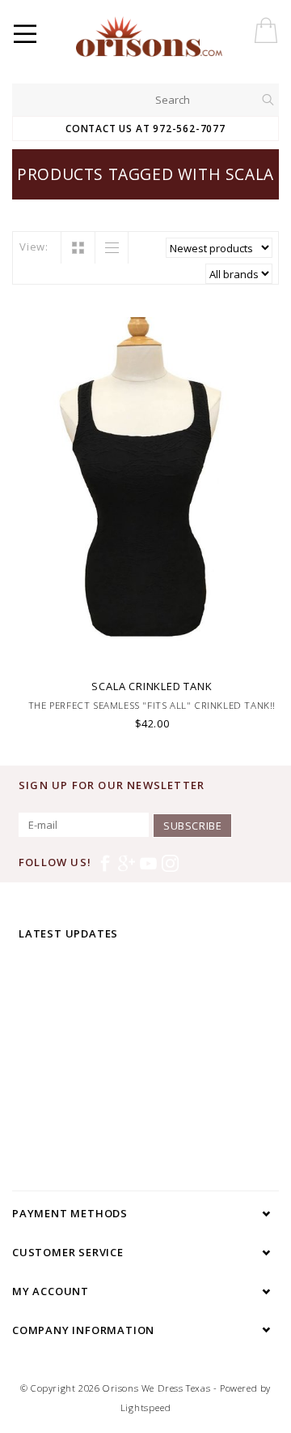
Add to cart (152, 650)
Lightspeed (145, 1407)
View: (33, 246)
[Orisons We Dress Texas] (181, 36)
